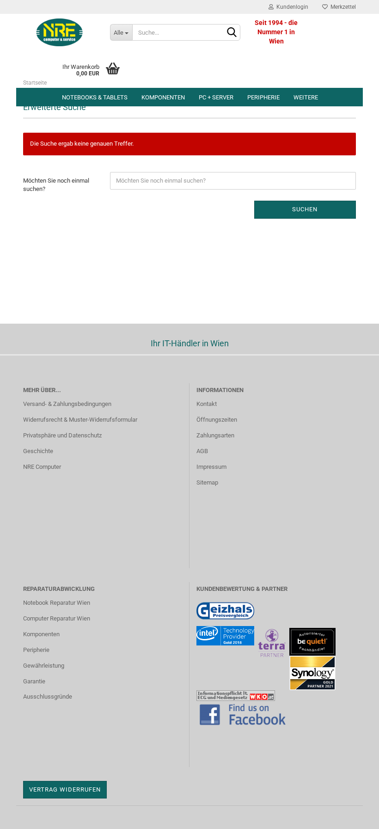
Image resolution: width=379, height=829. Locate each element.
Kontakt (206, 403)
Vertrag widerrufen (65, 789)
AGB (202, 451)
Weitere (305, 97)
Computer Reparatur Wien (56, 618)
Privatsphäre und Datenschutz (62, 435)
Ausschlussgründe (47, 696)
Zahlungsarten (215, 435)
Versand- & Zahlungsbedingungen (67, 403)
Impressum (211, 466)
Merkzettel (342, 7)
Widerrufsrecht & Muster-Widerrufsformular (80, 419)
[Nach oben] (353, 815)
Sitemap (207, 482)
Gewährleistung (43, 665)
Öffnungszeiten (216, 419)
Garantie (34, 681)
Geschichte (38, 451)
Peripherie (263, 97)
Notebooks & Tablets (95, 97)
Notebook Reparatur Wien (56, 602)
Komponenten (163, 97)
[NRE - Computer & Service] (59, 32)
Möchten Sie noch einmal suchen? (56, 185)
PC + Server (216, 97)
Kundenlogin (291, 7)
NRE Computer (42, 466)
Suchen (305, 209)
